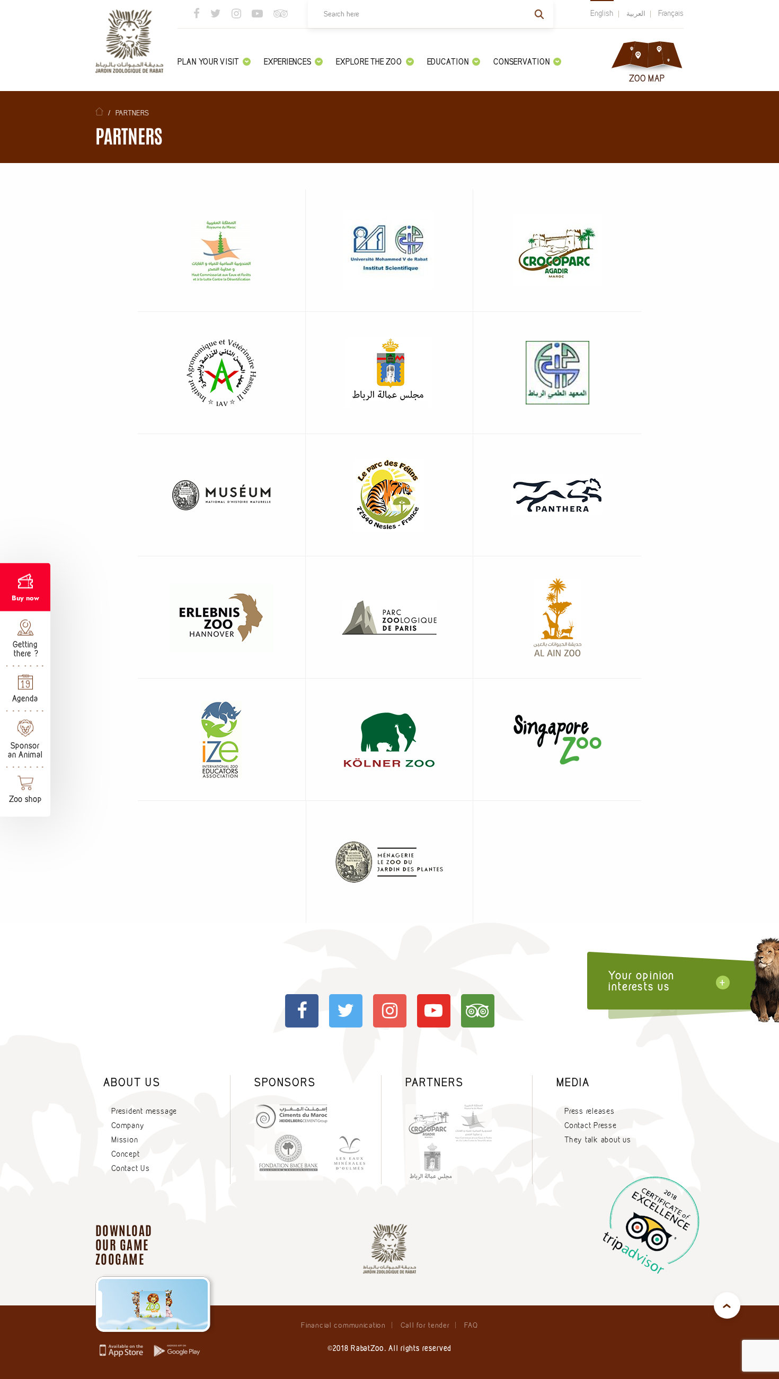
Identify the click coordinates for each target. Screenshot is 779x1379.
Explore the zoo (369, 62)
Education (448, 62)
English (602, 13)
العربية (635, 13)
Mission (124, 1139)
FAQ (470, 1325)
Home (99, 111)
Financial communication (343, 1325)
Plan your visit (208, 62)
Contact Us (130, 1168)
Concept (125, 1154)
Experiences (287, 62)
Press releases (589, 1111)
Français (671, 13)
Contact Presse (590, 1125)
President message (144, 1111)
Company (127, 1125)
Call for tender (425, 1325)
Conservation (521, 62)
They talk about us (597, 1139)
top (727, 1305)
